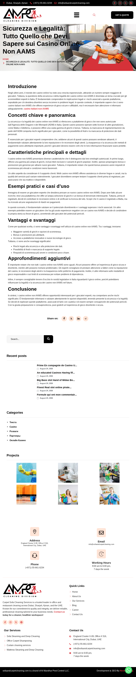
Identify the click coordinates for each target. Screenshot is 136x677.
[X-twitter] (125, 3)
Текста (13, 422)
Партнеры (15, 436)
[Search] (48, 339)
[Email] (101, 532)
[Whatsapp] (128, 670)
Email (101, 541)
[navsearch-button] (94, 15)
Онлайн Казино (18, 440)
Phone (35, 564)
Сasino (13, 427)
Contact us (59, 612)
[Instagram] (120, 3)
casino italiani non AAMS (36, 109)
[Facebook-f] (114, 3)
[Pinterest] (131, 3)
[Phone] (34, 555)
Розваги (14, 431)
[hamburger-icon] (75, 15)
